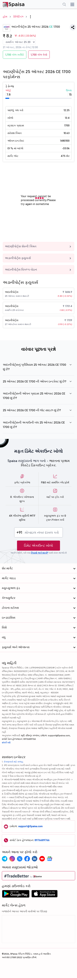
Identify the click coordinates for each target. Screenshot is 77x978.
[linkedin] (34, 858)
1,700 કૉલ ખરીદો (14, 54)
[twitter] (19, 858)
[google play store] (16, 895)
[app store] (44, 895)
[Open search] (64, 4)
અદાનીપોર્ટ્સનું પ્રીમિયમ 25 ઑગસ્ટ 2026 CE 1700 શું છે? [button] (34, 367)
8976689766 (42, 840)
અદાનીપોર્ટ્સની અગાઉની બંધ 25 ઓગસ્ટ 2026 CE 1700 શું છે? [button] (34, 425)
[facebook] (27, 858)
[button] (30, 16)
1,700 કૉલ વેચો (39, 54)
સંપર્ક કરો (6, 742)
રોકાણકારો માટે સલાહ (13, 761)
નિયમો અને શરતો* (39, 552)
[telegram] (4, 858)
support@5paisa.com (30, 826)
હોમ (5, 16)
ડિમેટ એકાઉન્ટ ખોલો (38, 545)
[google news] (49, 858)
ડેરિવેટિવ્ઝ (18, 16)
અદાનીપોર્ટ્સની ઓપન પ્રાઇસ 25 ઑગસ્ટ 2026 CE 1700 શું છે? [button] (34, 396)
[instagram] (12, 858)
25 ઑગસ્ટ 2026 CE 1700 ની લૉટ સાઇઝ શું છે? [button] (32, 410)
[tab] (38, 369)
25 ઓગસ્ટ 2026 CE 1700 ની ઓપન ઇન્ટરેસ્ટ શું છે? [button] (34, 381)
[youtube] (42, 858)
